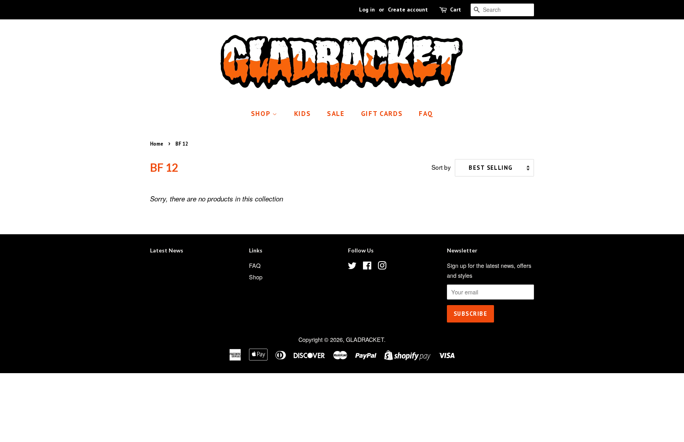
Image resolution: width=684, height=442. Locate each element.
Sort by (441, 167)
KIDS (302, 113)
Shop (262, 113)
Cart (455, 9)
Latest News (166, 250)
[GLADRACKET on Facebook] (367, 266)
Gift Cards (382, 113)
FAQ (426, 113)
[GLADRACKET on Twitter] (352, 266)
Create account (408, 9)
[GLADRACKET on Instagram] (382, 266)
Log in (367, 9)
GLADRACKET (365, 339)
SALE (336, 113)
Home (156, 143)
